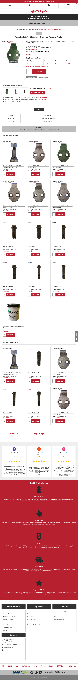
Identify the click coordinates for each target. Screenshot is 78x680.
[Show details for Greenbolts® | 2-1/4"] (24, 91)
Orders (30, 613)
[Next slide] (74, 461)
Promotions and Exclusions (9, 622)
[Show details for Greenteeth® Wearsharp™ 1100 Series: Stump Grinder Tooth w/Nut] (15, 91)
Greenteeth (33, 49)
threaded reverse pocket (53, 129)
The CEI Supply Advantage (39, 483)
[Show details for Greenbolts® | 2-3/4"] (39, 272)
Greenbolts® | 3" (56, 286)
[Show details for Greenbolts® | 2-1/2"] (63, 232)
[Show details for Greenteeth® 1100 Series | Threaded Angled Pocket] (39, 192)
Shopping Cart (32, 619)
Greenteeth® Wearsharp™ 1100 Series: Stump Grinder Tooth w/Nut (13, 166)
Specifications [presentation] (39, 109)
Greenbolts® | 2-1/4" (8, 286)
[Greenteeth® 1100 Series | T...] (37, 33)
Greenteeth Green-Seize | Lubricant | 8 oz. (13, 326)
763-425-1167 (14, 644)
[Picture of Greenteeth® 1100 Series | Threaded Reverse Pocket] (13, 51)
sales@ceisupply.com (8, 647)
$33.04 (49, 88)
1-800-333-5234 (7, 644)
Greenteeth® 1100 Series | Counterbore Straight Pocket (14, 206)
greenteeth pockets (41, 129)
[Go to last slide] (4, 461)
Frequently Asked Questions (10, 616)
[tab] (39, 109)
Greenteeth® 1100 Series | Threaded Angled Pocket (38, 206)
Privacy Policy (6, 624)
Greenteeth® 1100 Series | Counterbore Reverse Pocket (63, 166)
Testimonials (57, 613)
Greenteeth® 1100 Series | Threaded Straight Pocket (62, 206)
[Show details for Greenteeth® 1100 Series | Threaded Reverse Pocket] (7, 91)
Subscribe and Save (59, 619)
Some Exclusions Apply (49, 1)
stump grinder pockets (30, 129)
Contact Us (6, 650)
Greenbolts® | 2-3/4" (33, 286)
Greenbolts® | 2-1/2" (58, 246)
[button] (14, 461)
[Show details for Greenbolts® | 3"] (63, 272)
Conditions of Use (7, 627)
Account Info (32, 611)
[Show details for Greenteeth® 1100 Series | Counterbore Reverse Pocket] (63, 151)
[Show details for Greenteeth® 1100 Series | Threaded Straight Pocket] (63, 192)
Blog (55, 616)
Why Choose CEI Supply (60, 611)
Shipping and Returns (8, 619)
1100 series (21, 129)
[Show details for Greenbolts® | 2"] (39, 232)
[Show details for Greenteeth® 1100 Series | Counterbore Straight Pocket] (14, 192)
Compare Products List (34, 624)
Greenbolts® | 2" (32, 246)
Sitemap (5, 630)
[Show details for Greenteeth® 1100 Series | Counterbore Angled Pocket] (39, 151)
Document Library (7, 611)
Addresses (31, 616)
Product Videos (6, 613)
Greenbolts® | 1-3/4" (8, 246)
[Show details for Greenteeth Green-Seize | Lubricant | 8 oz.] (14, 312)
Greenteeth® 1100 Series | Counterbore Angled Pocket (38, 166)
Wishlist (30, 622)
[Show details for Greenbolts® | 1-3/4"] (14, 232)
